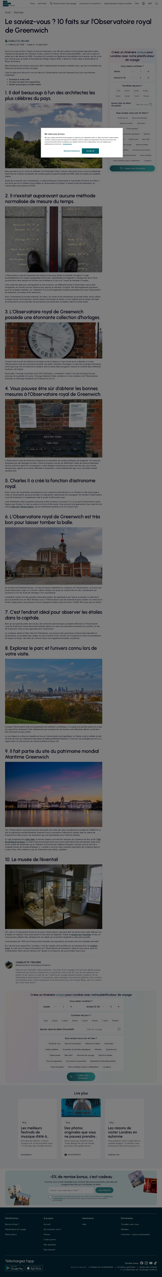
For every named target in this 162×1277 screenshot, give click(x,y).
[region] (82, 143)
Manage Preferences (72, 151)
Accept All (90, 151)
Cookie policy (67, 144)
